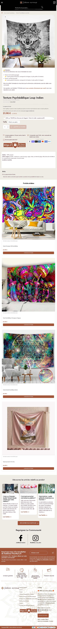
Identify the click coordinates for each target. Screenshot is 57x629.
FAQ (39, 619)
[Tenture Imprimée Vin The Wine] (28, 428)
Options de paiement (24, 601)
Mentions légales (23, 587)
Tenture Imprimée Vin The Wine (8, 462)
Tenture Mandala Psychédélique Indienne (10, 390)
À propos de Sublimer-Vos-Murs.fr (26, 605)
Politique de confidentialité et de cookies (28, 599)
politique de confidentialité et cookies (45, 560)
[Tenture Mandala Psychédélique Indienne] (28, 356)
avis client (12, 102)
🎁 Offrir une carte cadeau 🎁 (46, 591)
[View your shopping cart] (54, 3)
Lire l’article (6, 517)
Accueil (1, 12)
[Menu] (3, 2)
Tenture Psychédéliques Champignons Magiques (12, 318)
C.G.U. (21, 592)
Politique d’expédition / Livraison (26, 594)
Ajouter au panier (19, 127)
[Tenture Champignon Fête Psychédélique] (28, 213)
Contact (21, 603)
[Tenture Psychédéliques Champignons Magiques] (28, 284)
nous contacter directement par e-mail (36, 88)
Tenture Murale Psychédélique (9, 13)
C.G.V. (20, 590)
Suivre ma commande (43, 621)
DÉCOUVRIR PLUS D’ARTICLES (28, 523)
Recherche (42, 7)
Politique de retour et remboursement (27, 596)
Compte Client (44, 619)
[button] (5, 17)
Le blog (40, 587)
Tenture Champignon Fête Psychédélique (10, 246)
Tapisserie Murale (50, 603)
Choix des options (28, 253)
